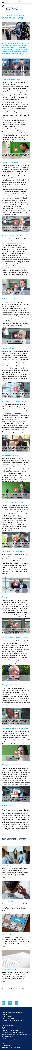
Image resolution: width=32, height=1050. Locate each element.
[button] (16, 66)
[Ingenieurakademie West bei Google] (18, 1005)
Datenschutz (6, 1045)
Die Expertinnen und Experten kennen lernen (16, 1035)
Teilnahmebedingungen (9, 970)
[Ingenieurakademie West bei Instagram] (11, 1005)
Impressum (5, 1043)
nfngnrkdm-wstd (12, 1020)
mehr (3, 877)
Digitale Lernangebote (9, 1028)
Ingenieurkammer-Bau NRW (11, 1048)
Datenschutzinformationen (15, 74)
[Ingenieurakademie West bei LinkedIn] (5, 1005)
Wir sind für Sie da (8, 901)
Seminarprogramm (8, 1025)
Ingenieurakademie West (10, 1030)
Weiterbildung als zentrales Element (14, 866)
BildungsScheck (7, 934)
